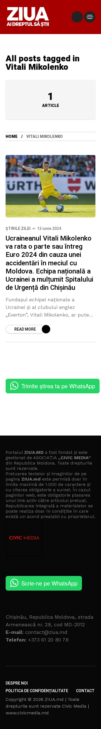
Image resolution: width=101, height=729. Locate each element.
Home (12, 137)
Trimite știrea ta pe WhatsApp (58, 386)
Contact (85, 691)
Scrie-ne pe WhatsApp (49, 583)
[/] (77, 17)
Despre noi (17, 683)
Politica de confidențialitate (37, 691)
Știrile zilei (18, 229)
